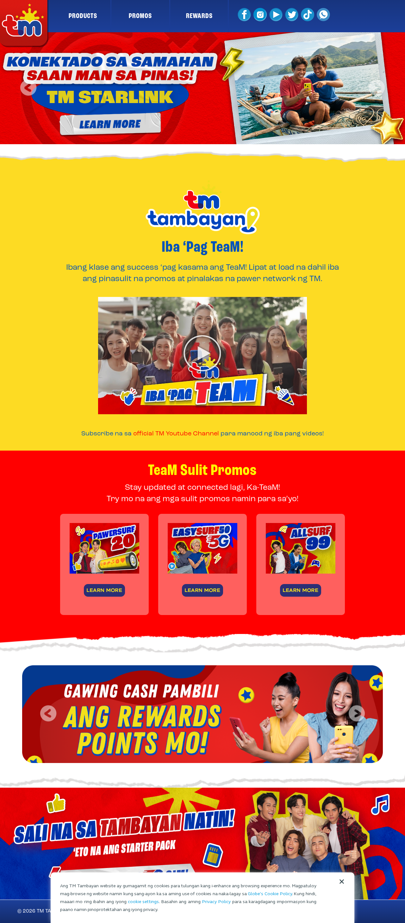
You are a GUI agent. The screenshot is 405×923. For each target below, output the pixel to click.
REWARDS (199, 16)
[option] (202, 88)
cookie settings (143, 901)
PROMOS (140, 16)
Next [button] (376, 88)
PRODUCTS (83, 16)
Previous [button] (29, 88)
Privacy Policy (216, 901)
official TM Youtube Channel (176, 434)
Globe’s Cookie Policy (270, 893)
